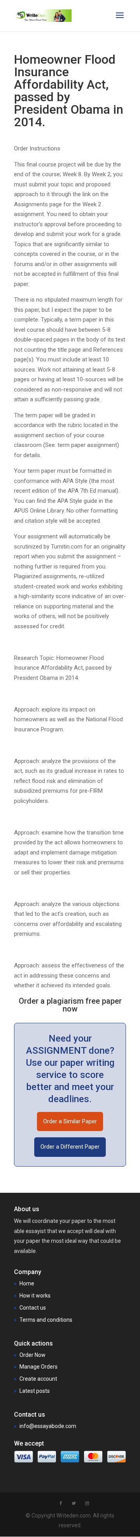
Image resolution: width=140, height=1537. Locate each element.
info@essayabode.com (47, 1426)
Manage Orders (38, 1367)
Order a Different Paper (70, 1146)
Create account (38, 1379)
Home (26, 1283)
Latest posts (34, 1391)
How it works (35, 1295)
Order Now (32, 1355)
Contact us (32, 1308)
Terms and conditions (45, 1320)
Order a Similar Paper (70, 1121)
